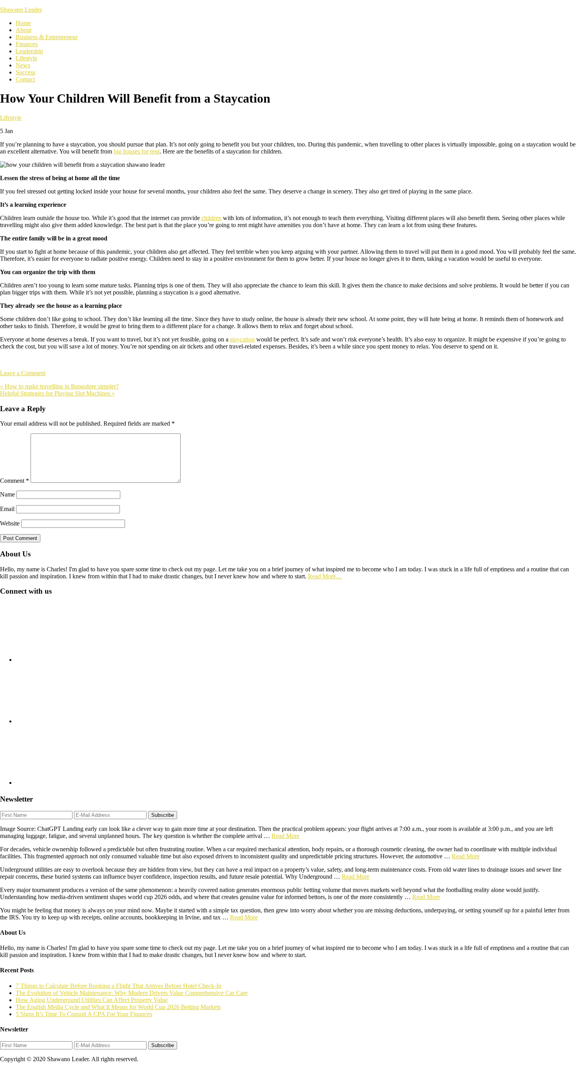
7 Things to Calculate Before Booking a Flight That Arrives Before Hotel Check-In (118, 985)
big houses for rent (136, 151)
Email (7, 509)
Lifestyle (11, 117)
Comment (14, 480)
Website (10, 523)
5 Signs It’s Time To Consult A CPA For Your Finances (84, 1014)
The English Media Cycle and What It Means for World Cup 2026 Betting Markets (118, 1007)
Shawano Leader (21, 9)
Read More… (325, 576)
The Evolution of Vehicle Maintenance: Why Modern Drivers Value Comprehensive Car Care (132, 993)
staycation (242, 339)
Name (7, 494)
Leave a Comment (22, 373)
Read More (285, 835)
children (211, 218)
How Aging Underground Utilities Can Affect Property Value (92, 1000)
